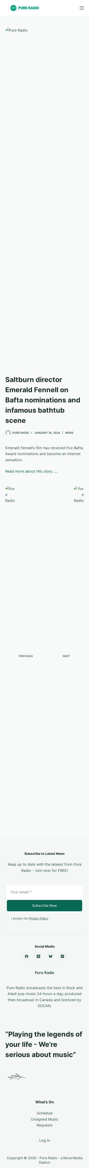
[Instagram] (62, 956)
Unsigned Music (44, 1119)
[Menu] (82, 8)
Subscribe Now (44, 905)
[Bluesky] (50, 956)
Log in (44, 1140)
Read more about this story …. (31, 471)
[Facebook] (26, 956)
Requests (44, 1125)
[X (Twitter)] (38, 956)
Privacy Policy (38, 918)
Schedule (44, 1113)
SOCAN (44, 1005)
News (69, 432)
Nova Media (72, 1158)
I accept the (29, 918)
